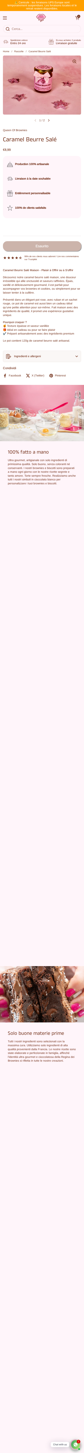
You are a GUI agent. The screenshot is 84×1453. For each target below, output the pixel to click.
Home (6, 51)
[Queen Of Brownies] (41, 18)
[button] (42, 356)
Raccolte (19, 51)
